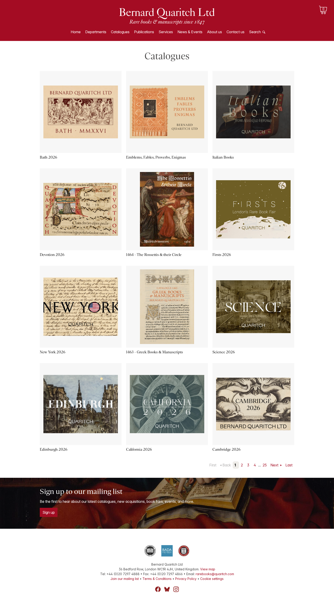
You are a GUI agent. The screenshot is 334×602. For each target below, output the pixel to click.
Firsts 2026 (221, 255)
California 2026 (139, 449)
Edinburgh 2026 (53, 449)
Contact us (235, 32)
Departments (95, 32)
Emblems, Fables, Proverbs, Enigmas (156, 157)
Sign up (48, 512)
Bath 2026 (48, 157)
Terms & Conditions (157, 579)
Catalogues (120, 32)
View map (207, 569)
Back (226, 465)
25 (265, 465)
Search (255, 32)
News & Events (189, 32)
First (212, 465)
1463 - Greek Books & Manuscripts (154, 352)
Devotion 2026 (52, 255)
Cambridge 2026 (226, 449)
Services (166, 32)
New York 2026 (52, 352)
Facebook (158, 589)
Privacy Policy (186, 579)
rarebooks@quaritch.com (215, 574)
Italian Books (223, 157)
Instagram (176, 589)
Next (274, 465)
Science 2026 (223, 352)
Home (76, 32)
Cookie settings (212, 579)
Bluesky (167, 589)
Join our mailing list (124, 579)
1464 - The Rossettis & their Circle (154, 255)
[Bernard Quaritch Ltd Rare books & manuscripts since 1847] (167, 16)
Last (288, 465)
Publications (144, 32)
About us (214, 32)
